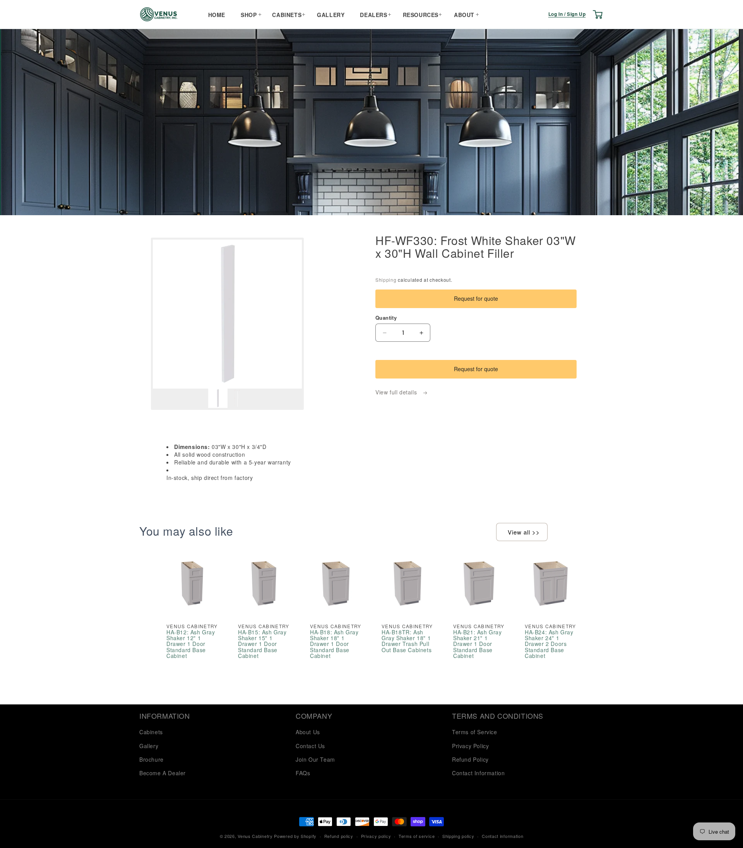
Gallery (330, 15)
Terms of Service (474, 732)
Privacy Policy (470, 746)
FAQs (303, 773)
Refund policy (338, 836)
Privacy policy (376, 836)
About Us (308, 732)
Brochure (151, 759)
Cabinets (286, 15)
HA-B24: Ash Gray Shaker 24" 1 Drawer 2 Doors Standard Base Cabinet (549, 644)
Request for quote (476, 298)
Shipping (386, 279)
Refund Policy (470, 759)
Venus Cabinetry (255, 836)
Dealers (373, 15)
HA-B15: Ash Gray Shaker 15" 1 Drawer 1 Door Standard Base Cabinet (262, 644)
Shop (249, 15)
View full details (397, 392)
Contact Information (478, 773)
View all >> (524, 532)
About (464, 15)
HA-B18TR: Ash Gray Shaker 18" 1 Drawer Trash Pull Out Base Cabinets (406, 641)
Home (216, 15)
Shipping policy (458, 836)
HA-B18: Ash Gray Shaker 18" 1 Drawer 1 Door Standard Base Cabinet (334, 644)
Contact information (502, 836)
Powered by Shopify (295, 836)
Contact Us (310, 746)
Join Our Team (315, 759)
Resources (420, 15)
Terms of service (417, 836)
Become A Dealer (162, 773)
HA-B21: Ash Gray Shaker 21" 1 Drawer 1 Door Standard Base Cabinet (477, 644)
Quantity (386, 317)
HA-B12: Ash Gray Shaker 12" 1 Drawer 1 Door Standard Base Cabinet (190, 644)
